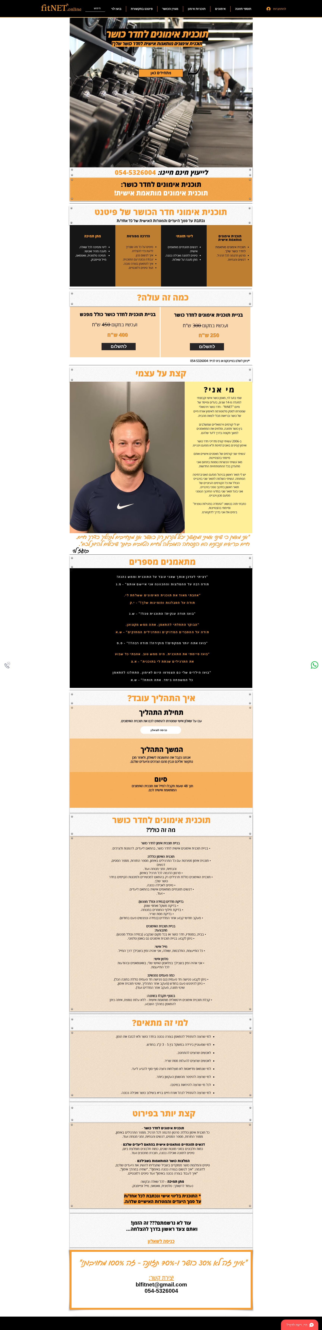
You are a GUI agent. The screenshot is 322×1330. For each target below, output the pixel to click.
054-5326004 (135, 173)
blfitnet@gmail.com (161, 1284)
